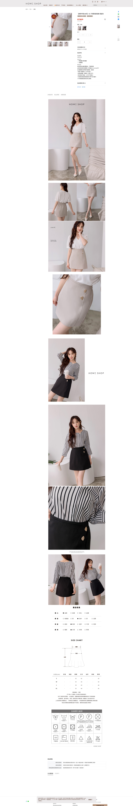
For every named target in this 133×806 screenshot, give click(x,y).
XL (90, 34)
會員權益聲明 (75, 805)
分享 (80, 87)
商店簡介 (54, 803)
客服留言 (74, 803)
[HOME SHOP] (33, 3)
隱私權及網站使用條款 (57, 805)
